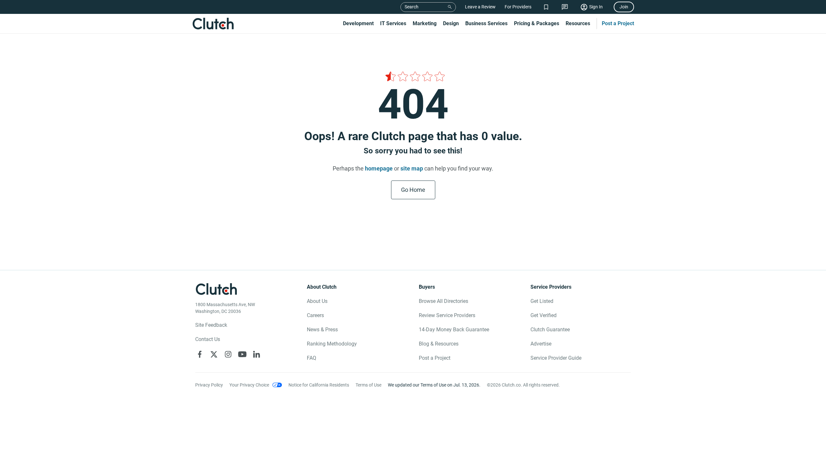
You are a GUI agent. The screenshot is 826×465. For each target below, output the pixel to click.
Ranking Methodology (332, 344)
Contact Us (207, 339)
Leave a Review (480, 6)
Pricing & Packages (536, 23)
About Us (317, 301)
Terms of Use (368, 385)
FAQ (311, 358)
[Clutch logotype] (213, 23)
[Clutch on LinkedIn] (256, 354)
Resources (578, 23)
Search (411, 6)
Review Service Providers (447, 315)
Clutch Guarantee (550, 329)
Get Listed (541, 301)
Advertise (540, 344)
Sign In (596, 6)
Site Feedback (211, 325)
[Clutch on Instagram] (228, 354)
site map (411, 168)
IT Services (393, 23)
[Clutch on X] (213, 354)
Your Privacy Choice (249, 385)
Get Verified (543, 315)
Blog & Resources (438, 344)
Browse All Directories (443, 301)
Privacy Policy (209, 385)
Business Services (486, 23)
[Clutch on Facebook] (199, 354)
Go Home (413, 189)
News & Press (322, 329)
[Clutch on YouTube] (242, 354)
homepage (379, 168)
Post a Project (618, 23)
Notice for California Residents (318, 385)
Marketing (425, 23)
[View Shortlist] (546, 7)
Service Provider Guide (555, 358)
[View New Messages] (565, 7)
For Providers (518, 6)
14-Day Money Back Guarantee (454, 329)
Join (624, 6)
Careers (315, 315)
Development (358, 23)
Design (451, 23)
